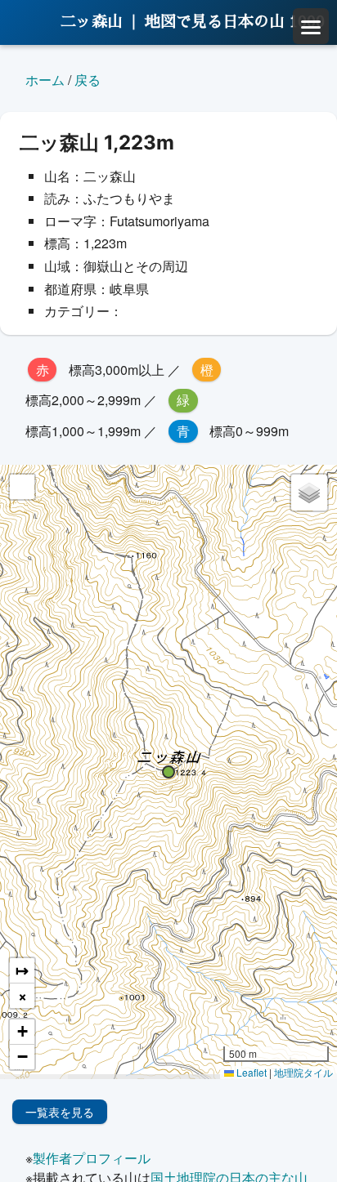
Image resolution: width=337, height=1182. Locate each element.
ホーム (45, 79)
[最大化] (22, 487)
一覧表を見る (59, 1112)
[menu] (311, 26)
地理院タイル (303, 1072)
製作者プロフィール (92, 1158)
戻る (87, 79)
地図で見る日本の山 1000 (235, 21)
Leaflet (250, 1072)
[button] (168, 772)
